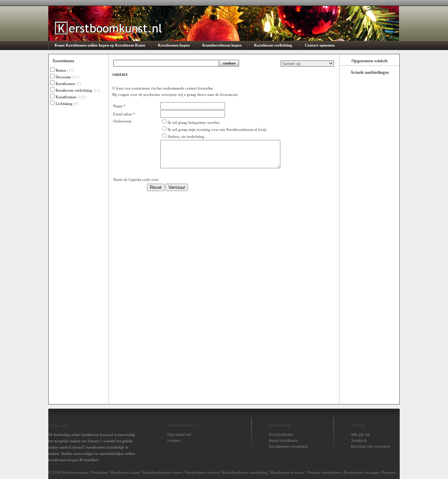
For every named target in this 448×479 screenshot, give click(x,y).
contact (173, 440)
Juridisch (358, 440)
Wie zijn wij (360, 434)
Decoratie (63, 77)
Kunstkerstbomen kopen (162, 472)
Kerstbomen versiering (288, 446)
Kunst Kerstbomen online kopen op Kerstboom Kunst (100, 45)
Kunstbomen (66, 97)
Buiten (61, 70)
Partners (388, 472)
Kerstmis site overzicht (370, 446)
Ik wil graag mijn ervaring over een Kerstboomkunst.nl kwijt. (217, 129)
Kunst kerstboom (283, 440)
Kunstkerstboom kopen (221, 45)
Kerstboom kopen (125, 472)
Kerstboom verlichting (273, 45)
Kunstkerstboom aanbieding (245, 472)
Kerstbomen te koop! (288, 472)
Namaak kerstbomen (324, 472)
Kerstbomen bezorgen (361, 472)
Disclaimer (99, 472)
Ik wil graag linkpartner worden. (194, 122)
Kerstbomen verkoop (202, 472)
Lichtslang (64, 103)
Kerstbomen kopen (174, 45)
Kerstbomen (65, 84)
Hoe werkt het (179, 434)
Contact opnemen (320, 45)
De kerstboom (281, 434)
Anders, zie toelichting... (187, 136)
